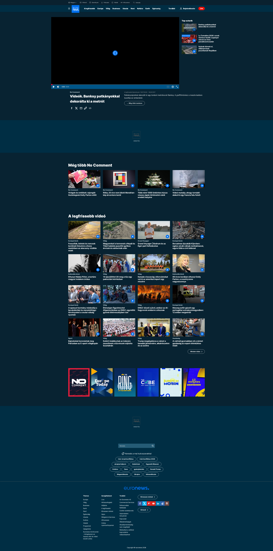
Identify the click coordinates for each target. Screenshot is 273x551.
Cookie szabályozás (127, 510)
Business (116, 8)
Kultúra (140, 8)
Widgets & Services (108, 517)
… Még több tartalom (134, 103)
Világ (108, 8)
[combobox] (144, 2)
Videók (85, 523)
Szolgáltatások (106, 496)
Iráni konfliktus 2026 (147, 459)
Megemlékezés (122, 474)
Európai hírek (73, 241)
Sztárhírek (136, 464)
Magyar (72, 2)
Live (201, 8)
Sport (70, 338)
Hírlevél (143, 510)
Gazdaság (176, 338)
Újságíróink (87, 529)
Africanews (105, 520)
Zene (126, 469)
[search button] (134, 2)
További (122, 496)
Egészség (156, 8)
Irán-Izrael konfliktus (126, 459)
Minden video (195, 351)
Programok (87, 526)
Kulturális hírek (74, 274)
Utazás (125, 8)
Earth (147, 8)
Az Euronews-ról (125, 499)
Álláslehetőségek (125, 522)
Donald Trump (155, 469)
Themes (86, 496)
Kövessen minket (107, 511)
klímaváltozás (151, 474)
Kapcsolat (123, 519)
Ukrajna (137, 474)
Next (133, 8)
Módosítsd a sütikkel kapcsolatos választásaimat (127, 532)
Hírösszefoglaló (106, 502)
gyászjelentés (139, 469)
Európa (100, 8)
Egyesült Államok (152, 464)
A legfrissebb (89, 8)
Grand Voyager (143, 241)
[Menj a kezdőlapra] (75, 9)
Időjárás (104, 505)
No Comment (73, 190)
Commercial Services (127, 502)
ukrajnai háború (120, 464)
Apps (103, 514)
